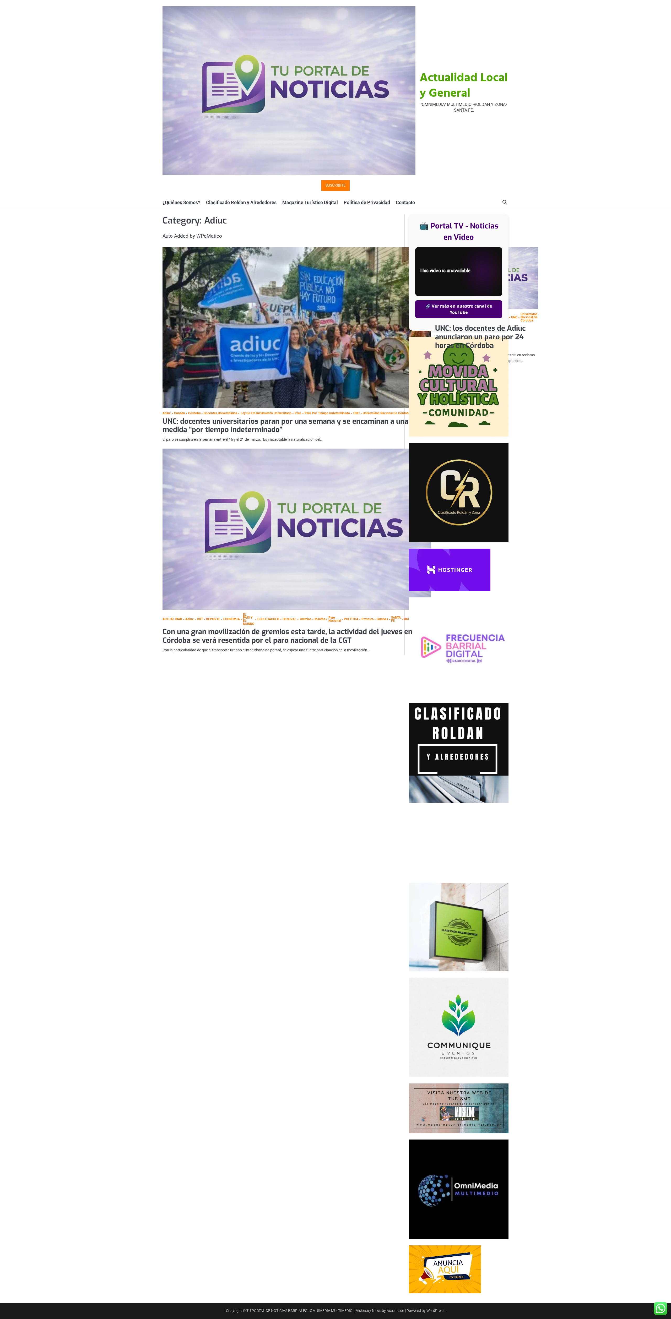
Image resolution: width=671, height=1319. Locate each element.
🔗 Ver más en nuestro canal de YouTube (458, 309)
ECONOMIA (231, 619)
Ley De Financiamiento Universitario (266, 413)
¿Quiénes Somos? (181, 202)
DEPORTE (213, 619)
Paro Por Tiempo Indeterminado (327, 413)
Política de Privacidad (367, 202)
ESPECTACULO (268, 619)
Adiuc (167, 413)
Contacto (405, 202)
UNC (356, 413)
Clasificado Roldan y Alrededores (241, 202)
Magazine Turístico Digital (310, 202)
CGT (200, 619)
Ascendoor (395, 1311)
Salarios (382, 619)
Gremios (305, 619)
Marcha (320, 619)
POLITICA (351, 619)
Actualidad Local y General (464, 86)
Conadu (179, 413)
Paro (298, 413)
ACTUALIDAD (172, 619)
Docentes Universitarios (220, 413)
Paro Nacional (334, 619)
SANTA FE (396, 619)
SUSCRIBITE (335, 185)
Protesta (367, 619)
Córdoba (194, 413)
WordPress (435, 1311)
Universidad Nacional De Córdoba (386, 413)
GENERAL (290, 619)
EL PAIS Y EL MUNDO (249, 619)
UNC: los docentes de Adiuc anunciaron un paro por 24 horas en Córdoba (480, 337)
